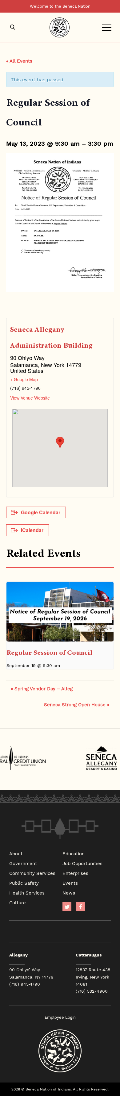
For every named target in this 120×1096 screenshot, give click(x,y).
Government (23, 863)
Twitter (66, 906)
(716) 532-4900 (92, 991)
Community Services (32, 873)
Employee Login (60, 1017)
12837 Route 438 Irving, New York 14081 (93, 977)
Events (70, 882)
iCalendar (32, 530)
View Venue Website (30, 398)
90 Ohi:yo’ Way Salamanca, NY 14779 (31, 973)
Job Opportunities (82, 863)
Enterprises (75, 873)
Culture (17, 902)
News (68, 892)
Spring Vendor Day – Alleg (42, 688)
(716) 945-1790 (24, 984)
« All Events (19, 60)
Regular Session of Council (49, 652)
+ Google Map (24, 379)
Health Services (27, 892)
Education (73, 853)
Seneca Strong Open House (76, 704)
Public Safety (24, 882)
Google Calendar (40, 512)
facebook (80, 906)
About (15, 853)
